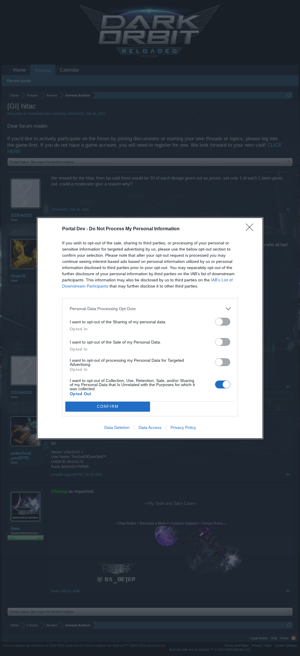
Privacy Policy (183, 427)
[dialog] (150, 328)
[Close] (251, 229)
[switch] (222, 322)
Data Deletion (116, 427)
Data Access (150, 427)
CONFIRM (108, 406)
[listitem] (150, 309)
